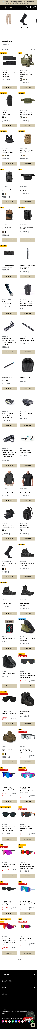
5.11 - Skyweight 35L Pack (26, 152)
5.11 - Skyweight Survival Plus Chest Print (26, 74)
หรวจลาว (4, 636)
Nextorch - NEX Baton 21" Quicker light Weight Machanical (27, 267)
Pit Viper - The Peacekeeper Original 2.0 (9, 789)
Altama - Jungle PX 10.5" (26, 712)
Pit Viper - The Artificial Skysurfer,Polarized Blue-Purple (26, 790)
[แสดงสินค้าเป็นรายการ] (34, 49)
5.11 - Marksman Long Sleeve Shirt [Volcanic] (9, 492)
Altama (22, 636)
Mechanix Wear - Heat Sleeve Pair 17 (9, 303)
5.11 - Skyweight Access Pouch (7, 114)
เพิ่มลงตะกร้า (9, 87)
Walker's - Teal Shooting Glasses (25, 451)
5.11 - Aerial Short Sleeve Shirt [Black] (26, 492)
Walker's (22, 448)
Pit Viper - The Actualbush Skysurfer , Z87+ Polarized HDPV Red (9, 941)
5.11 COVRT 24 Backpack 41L (24, 527)
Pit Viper (22, 671)
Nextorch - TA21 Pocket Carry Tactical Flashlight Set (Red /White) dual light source (9, 454)
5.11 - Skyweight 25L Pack (8, 190)
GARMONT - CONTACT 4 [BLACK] (27, 565)
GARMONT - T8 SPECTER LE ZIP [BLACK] (25, 604)
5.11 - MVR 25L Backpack (6, 228)
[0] (34, 7)
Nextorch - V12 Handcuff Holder (25, 378)
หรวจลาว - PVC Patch (8, 639)
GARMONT (23, 562)
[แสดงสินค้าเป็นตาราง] (31, 49)
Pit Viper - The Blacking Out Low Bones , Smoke (7, 903)
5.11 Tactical (5, 70)
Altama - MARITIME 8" (9, 673)
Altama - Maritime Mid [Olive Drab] (27, 640)
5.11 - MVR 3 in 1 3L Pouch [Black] (26, 190)
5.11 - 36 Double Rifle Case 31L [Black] (8, 266)
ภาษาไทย (5, 1009)
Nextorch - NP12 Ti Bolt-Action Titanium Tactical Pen (8, 379)
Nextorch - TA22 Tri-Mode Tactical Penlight (27, 339)
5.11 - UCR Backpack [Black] (26, 228)
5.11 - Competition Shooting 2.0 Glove (8, 527)
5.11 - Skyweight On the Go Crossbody (26, 114)
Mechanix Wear (6, 299)
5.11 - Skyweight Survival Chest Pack (8, 152)
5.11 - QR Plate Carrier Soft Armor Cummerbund (9, 74)
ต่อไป (31, 960)
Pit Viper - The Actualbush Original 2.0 (26, 828)
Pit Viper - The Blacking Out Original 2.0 (27, 751)
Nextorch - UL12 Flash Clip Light (27, 415)
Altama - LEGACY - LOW (8, 750)
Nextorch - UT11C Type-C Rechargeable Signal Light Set (9, 415)
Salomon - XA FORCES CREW (9, 565)
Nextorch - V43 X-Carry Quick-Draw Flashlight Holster (26, 304)
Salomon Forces (7, 562)
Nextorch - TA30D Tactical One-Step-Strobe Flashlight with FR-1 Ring (9, 341)
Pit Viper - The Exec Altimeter (26, 940)
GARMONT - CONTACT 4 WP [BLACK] (9, 603)
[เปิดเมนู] (2, 7)
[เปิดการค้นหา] (27, 7)
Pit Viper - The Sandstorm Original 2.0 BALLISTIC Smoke (27, 675)
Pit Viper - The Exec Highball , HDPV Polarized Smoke (8, 828)
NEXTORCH (23, 263)
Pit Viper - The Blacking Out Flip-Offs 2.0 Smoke (9, 713)
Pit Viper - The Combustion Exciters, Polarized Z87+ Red (27, 866)
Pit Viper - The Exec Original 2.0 (8, 865)
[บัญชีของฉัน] (30, 7)
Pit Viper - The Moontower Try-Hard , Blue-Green (27, 903)
